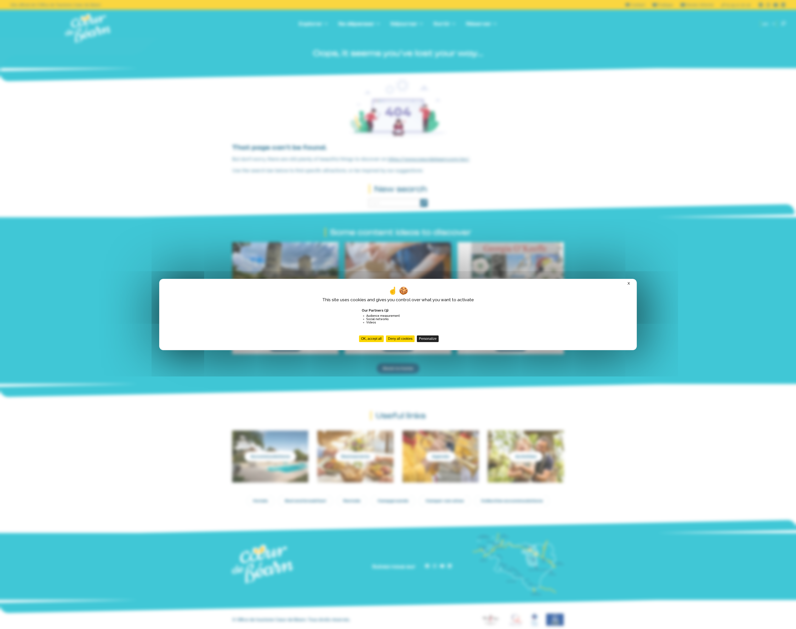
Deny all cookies (400, 338)
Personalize (428, 338)
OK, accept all (371, 338)
